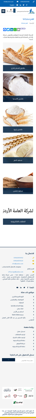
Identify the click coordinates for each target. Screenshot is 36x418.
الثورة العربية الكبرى (18, 296)
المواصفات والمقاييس (17, 299)
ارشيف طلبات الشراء (19, 337)
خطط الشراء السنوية (18, 346)
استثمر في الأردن (18, 311)
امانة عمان (20, 308)
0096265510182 (24, 1)
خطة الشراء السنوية (19, 340)
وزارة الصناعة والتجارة (17, 306)
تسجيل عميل (21, 331)
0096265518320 (18, 261)
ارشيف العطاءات (20, 334)
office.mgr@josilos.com (15, 272)
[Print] (22, 28)
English (12, 5)
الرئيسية (31, 23)
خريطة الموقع (21, 343)
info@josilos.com (8, 1)
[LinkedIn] (20, 4)
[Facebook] (26, 4)
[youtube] (17, 4)
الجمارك (21, 302)
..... (24, 349)
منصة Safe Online (18, 315)
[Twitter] (23, 4)
